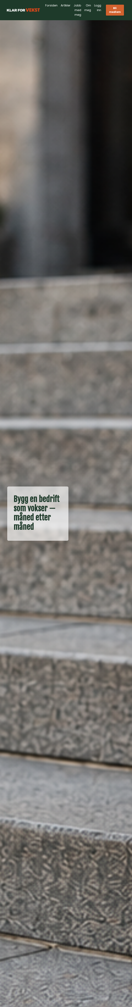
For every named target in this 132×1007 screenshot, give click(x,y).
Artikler (66, 5)
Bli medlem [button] (115, 10)
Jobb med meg (77, 10)
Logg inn (97, 7)
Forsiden (51, 5)
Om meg (87, 7)
